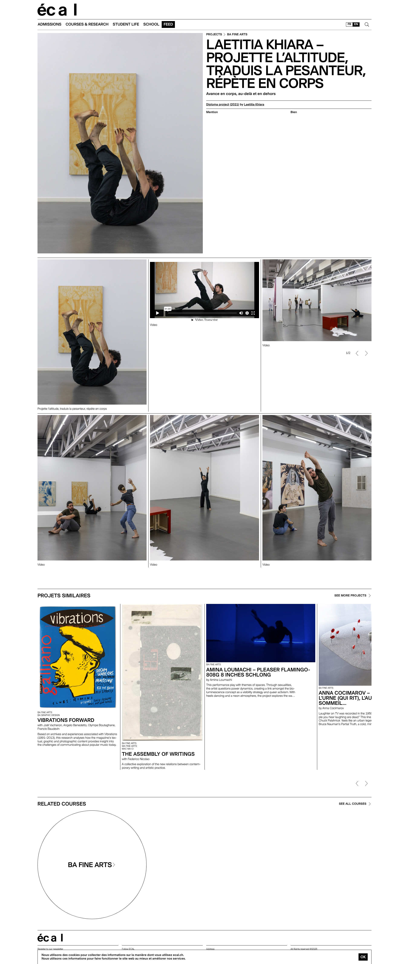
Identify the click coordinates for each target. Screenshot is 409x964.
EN (356, 24)
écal (50, 938)
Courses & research (87, 24)
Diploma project (217, 104)
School (151, 24)
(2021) (234, 104)
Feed (168, 24)
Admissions (49, 24)
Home (57, 10)
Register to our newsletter (50, 949)
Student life (126, 24)
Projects (214, 34)
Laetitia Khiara (254, 104)
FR (349, 24)
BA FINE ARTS (237, 34)
